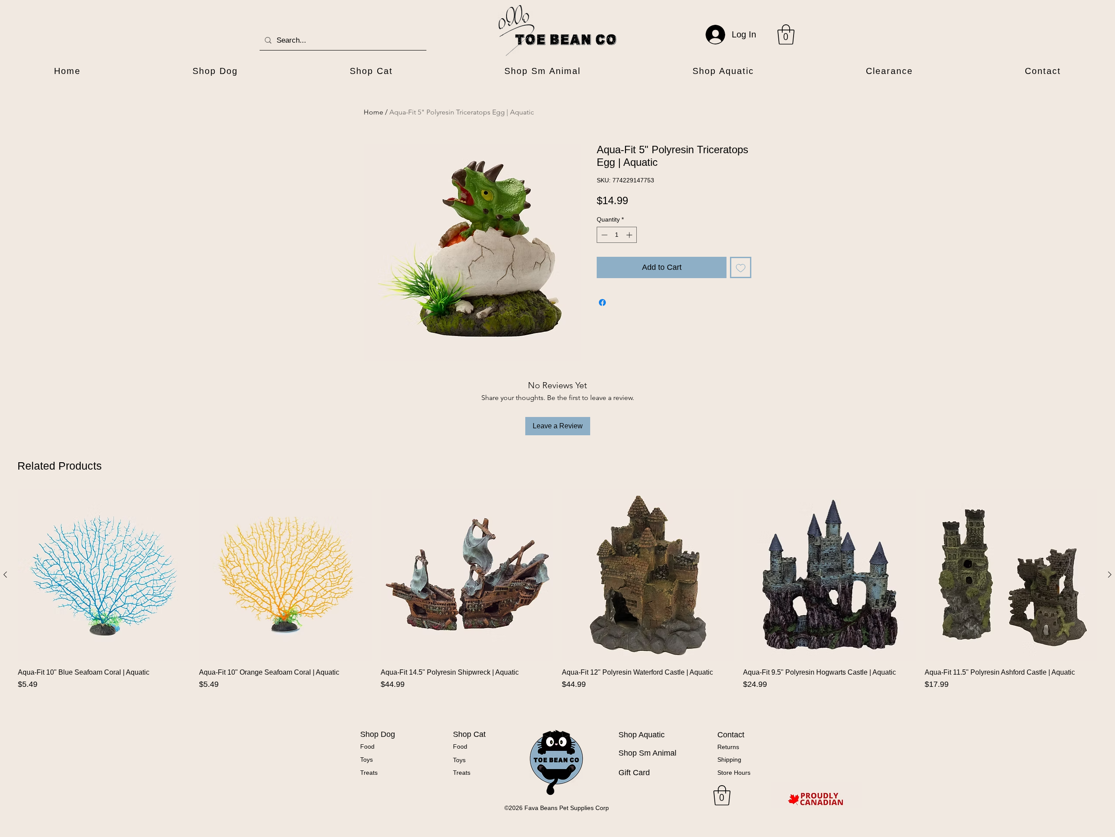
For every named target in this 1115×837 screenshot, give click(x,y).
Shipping (729, 759)
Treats (369, 772)
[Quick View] (104, 575)
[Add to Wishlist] (740, 267)
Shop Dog (377, 734)
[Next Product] (1110, 574)
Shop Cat (469, 734)
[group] (557, 600)
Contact (730, 734)
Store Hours (733, 772)
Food (367, 746)
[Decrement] (603, 234)
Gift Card (634, 772)
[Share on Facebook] (602, 302)
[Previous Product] (5, 574)
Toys (366, 759)
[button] (785, 34)
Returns (728, 746)
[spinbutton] (617, 234)
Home (373, 112)
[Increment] (630, 234)
